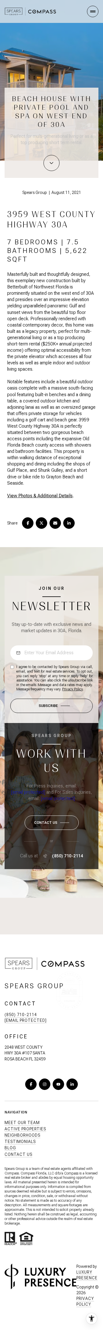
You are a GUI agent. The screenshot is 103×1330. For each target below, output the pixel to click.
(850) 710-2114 (67, 856)
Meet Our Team (22, 1122)
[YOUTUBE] (58, 1084)
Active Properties (25, 1129)
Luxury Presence (87, 1275)
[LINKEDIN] (72, 1084)
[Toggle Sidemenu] (92, 11)
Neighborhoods (22, 1135)
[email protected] (28, 792)
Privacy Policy (72, 689)
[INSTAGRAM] (44, 1084)
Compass (71, 1173)
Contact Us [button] (18, 1154)
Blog (10, 1148)
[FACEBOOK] (31, 1084)
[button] (52, 823)
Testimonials (20, 1141)
